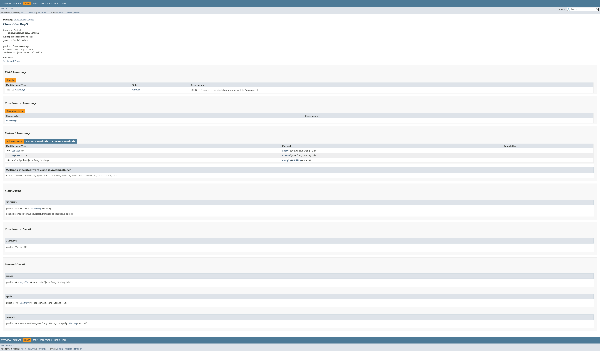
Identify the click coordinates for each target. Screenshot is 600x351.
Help (64, 3)
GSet (19, 155)
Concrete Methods (63, 141)
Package (17, 3)
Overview (6, 3)
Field (23, 12)
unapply (286, 160)
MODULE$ (136, 89)
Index (57, 3)
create (286, 155)
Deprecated (46, 3)
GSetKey (16, 150)
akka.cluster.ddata (24, 19)
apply (285, 150)
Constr (32, 12)
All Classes (7, 9)
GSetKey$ (20, 89)
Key (13, 155)
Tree (35, 3)
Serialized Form (11, 61)
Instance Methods (37, 141)
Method (42, 12)
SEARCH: (562, 9)
